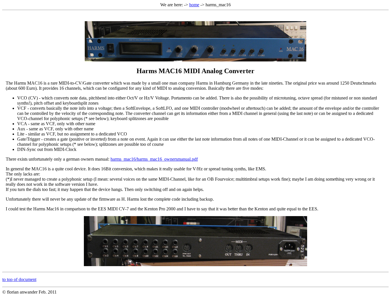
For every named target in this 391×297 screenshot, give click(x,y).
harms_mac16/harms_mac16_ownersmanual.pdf (154, 159)
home (194, 4)
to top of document (19, 279)
